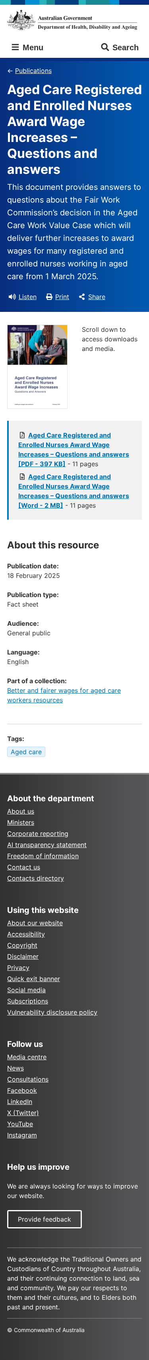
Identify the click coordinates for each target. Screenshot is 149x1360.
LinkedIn (19, 1102)
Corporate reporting (37, 834)
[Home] (74, 20)
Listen (28, 297)
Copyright (22, 945)
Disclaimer (23, 956)
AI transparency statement (47, 845)
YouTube (20, 1124)
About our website (35, 923)
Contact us (23, 867)
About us (20, 811)
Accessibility (26, 934)
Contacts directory (35, 878)
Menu (31, 47)
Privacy (18, 968)
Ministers (20, 822)
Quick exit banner (33, 979)
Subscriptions (27, 1001)
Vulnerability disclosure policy (52, 1012)
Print (62, 297)
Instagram (22, 1135)
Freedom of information (43, 856)
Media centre (26, 1057)
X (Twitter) (23, 1113)
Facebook (22, 1090)
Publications (33, 71)
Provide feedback (44, 1219)
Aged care (26, 752)
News (15, 1068)
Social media (26, 990)
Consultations (27, 1079)
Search (125, 47)
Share (96, 297)
